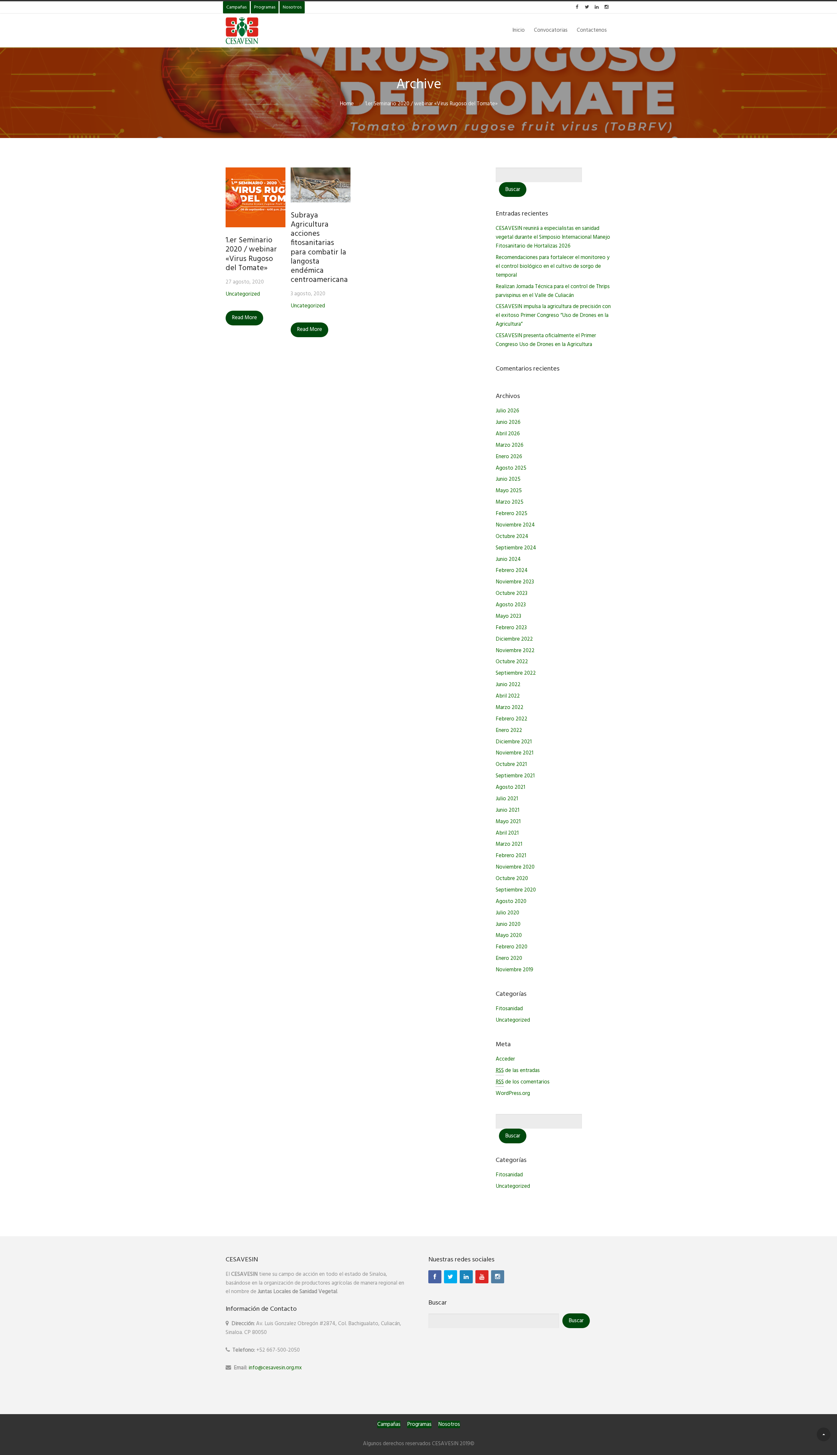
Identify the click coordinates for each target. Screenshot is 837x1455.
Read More (244, 317)
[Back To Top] (823, 1434)
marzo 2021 (509, 844)
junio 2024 (508, 559)
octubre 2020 (512, 878)
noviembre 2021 (514, 753)
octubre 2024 (512, 536)
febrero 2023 (511, 627)
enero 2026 (509, 456)
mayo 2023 (508, 616)
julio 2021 (507, 798)
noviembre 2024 (515, 525)
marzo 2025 (509, 502)
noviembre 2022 (515, 650)
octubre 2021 (511, 764)
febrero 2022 (511, 719)
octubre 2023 (511, 593)
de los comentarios (523, 1082)
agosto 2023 (511, 604)
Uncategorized (243, 294)
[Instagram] (497, 1276)
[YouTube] (481, 1276)
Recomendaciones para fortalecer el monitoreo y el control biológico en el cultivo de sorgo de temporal (552, 266)
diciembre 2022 (514, 639)
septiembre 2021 (515, 775)
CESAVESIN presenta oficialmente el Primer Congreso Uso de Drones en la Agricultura (546, 340)
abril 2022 (508, 696)
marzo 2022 (509, 707)
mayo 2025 (509, 490)
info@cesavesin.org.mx (275, 1367)
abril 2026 (508, 433)
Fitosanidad (509, 1008)
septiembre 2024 (516, 548)
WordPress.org (513, 1093)
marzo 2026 (509, 445)
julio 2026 (507, 411)
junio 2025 (508, 479)
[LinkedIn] (466, 1276)
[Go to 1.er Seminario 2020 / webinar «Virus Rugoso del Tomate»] (255, 197)
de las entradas (518, 1070)
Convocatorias (551, 30)
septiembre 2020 (516, 890)
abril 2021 (507, 833)
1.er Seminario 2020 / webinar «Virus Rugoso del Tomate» (251, 254)
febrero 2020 (511, 947)
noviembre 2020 (515, 867)
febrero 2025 (511, 513)
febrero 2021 (511, 855)
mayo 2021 (508, 821)
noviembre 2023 (515, 582)
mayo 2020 (509, 935)
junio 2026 (508, 422)
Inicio (518, 30)
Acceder (505, 1059)
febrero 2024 (512, 570)
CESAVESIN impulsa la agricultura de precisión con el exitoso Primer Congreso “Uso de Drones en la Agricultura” (553, 315)
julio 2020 (507, 913)
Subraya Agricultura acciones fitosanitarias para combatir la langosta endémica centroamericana (319, 247)
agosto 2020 (511, 901)
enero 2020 (509, 958)
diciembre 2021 (514, 741)
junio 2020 (508, 924)
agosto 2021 (510, 787)
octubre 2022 (512, 661)
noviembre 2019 (514, 969)
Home (347, 103)
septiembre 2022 (516, 673)
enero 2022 (509, 730)
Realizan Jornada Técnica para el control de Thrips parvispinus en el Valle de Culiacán (553, 291)
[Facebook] (434, 1276)
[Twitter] (450, 1276)
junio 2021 (507, 810)
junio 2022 (508, 684)
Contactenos (592, 30)
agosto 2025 (511, 468)
